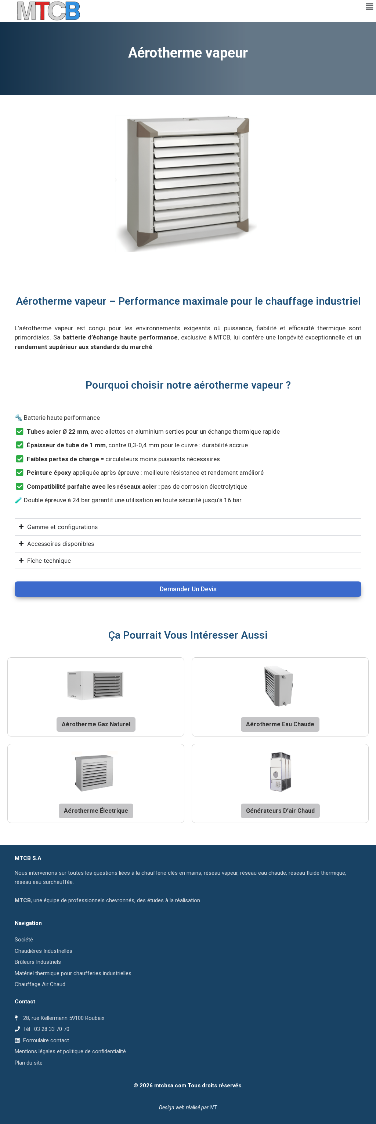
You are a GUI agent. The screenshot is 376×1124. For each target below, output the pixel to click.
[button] (370, 7)
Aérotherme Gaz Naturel (96, 724)
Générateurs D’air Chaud (280, 810)
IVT (213, 1107)
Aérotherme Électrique (96, 810)
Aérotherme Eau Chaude (280, 724)
